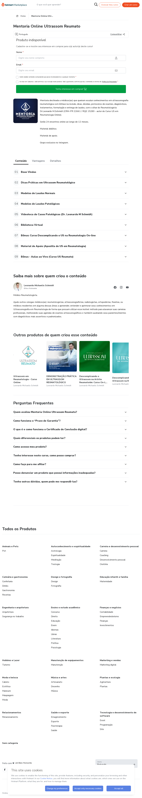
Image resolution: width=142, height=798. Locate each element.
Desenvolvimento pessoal (112, 559)
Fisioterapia (56, 725)
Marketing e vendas (110, 660)
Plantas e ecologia (110, 677)
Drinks (5, 585)
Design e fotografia (61, 577)
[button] (68, 172)
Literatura (56, 638)
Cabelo (5, 682)
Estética (6, 686)
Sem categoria (10, 743)
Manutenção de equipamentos (67, 660)
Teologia (55, 564)
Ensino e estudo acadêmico (65, 607)
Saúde (54, 730)
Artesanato (56, 682)
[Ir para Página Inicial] (15, 5)
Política (54, 643)
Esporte (55, 721)
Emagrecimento (58, 717)
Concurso (55, 612)
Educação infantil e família (114, 577)
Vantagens (38, 161)
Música (54, 690)
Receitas (6, 594)
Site (102, 729)
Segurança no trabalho (13, 616)
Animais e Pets (10, 546)
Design (54, 581)
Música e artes (59, 677)
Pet (4, 550)
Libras (54, 634)
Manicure (6, 690)
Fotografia (56, 585)
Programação (106, 724)
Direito (54, 616)
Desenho (55, 686)
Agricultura (105, 682)
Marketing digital (108, 664)
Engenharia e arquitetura (15, 607)
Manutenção (57, 664)
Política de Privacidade (109, 81)
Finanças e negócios (110, 607)
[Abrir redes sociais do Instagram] (121, 288)
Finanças (104, 620)
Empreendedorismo (109, 616)
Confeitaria (7, 581)
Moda (5, 699)
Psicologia (56, 647)
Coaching (104, 555)
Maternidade (106, 581)
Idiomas (55, 629)
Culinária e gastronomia (15, 577)
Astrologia (56, 550)
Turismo (6, 664)
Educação (55, 620)
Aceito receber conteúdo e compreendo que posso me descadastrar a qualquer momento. (47, 77)
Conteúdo (21, 161)
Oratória (104, 564)
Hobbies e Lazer (11, 660)
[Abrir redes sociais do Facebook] (115, 288)
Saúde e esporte (60, 712)
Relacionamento (10, 717)
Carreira (103, 550)
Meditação (56, 559)
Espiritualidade (58, 555)
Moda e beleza (10, 677)
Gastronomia (8, 590)
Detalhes (55, 161)
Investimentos (107, 625)
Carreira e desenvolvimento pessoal (119, 546)
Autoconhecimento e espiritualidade (70, 546)
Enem (54, 625)
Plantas (103, 686)
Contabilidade (106, 612)
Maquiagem (7, 695)
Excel (102, 720)
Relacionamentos (11, 712)
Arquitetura (7, 612)
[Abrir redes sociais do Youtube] (127, 288)
